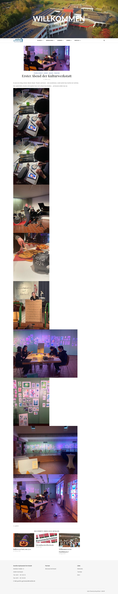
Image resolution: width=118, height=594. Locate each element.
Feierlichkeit (38, 73)
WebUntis (80, 569)
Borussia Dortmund (50, 569)
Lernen (59, 40)
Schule (39, 40)
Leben (68, 40)
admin (17, 526)
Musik (51, 73)
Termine (79, 572)
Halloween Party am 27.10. (22, 549)
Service (76, 40)
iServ (78, 575)
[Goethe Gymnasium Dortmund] (18, 40)
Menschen (49, 40)
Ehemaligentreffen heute (45, 545)
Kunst (46, 73)
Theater (57, 73)
